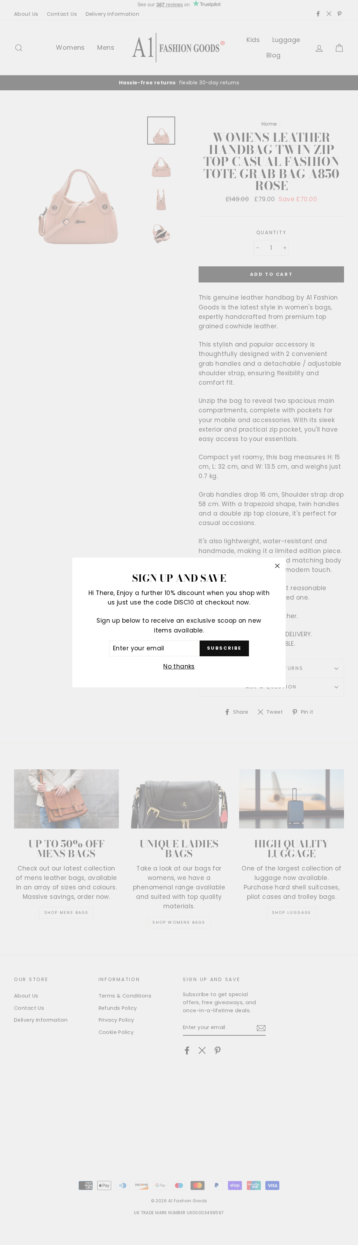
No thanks (179, 666)
